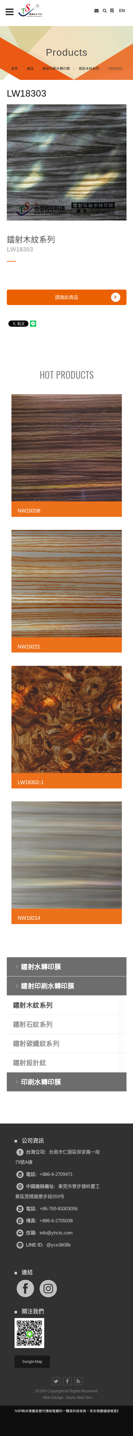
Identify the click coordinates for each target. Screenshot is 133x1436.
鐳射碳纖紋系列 (36, 1043)
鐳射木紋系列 (89, 68)
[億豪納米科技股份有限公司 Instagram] (48, 1288)
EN (122, 10)
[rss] (78, 1381)
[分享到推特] (56, 1381)
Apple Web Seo (79, 1397)
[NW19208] (66, 457)
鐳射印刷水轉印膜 (56, 68)
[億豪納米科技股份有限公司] (33, 10)
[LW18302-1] (66, 729)
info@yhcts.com (56, 1232)
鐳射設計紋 (29, 1062)
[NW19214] (66, 864)
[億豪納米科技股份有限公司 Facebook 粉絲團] (25, 1288)
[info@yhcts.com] (96, 10)
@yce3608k (58, 1244)
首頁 (14, 68)
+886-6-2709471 (56, 1174)
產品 (30, 68)
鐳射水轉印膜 (41, 966)
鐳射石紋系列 (33, 1024)
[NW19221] (66, 593)
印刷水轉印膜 (41, 1081)
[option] (67, 162)
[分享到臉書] (67, 1381)
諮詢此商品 (66, 297)
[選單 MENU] (10, 11)
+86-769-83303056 (59, 1208)
